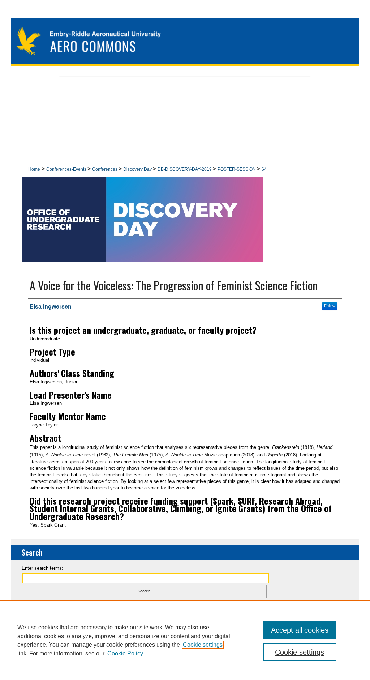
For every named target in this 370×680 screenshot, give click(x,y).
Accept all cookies (299, 630)
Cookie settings (203, 645)
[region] (185, 640)
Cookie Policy (125, 653)
